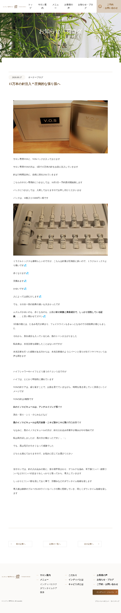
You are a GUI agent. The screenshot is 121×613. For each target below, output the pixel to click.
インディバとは (76, 579)
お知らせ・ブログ (85, 6)
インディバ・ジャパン (105, 592)
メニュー (55, 6)
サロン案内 (42, 6)
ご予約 (110, 6)
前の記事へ (21, 544)
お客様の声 (68, 6)
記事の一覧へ (55, 544)
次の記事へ (89, 544)
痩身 (42, 592)
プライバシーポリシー (102, 601)
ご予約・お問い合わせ (107, 584)
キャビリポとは (76, 584)
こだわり (73, 575)
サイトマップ (115, 601)
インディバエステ (48, 584)
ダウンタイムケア (48, 588)
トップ (30, 6)
